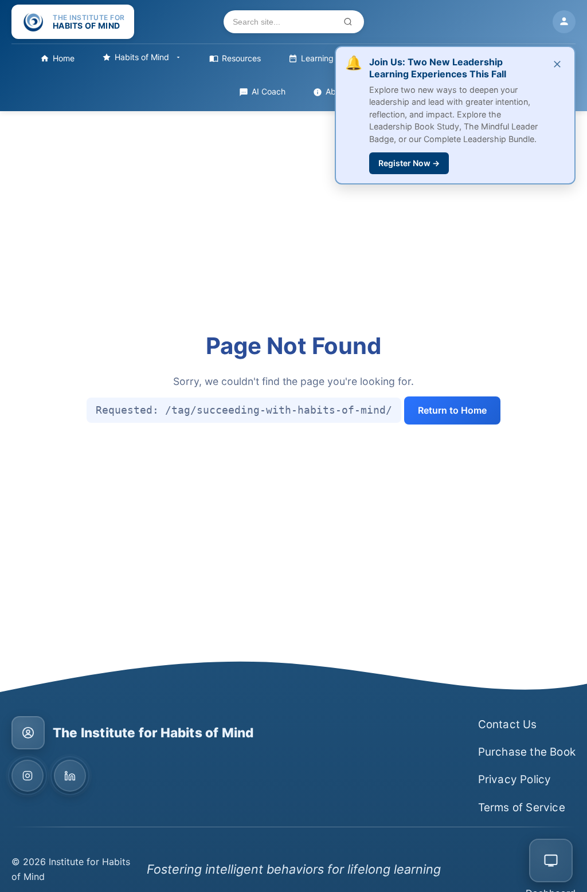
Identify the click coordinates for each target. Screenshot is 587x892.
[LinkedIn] (70, 776)
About (337, 91)
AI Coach (268, 91)
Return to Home (452, 410)
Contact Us (507, 724)
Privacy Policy (514, 779)
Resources (241, 58)
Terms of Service (521, 807)
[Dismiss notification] (557, 64)
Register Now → (409, 163)
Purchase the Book (527, 752)
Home (64, 58)
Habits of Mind (142, 57)
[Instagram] (27, 776)
